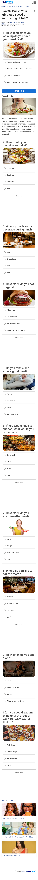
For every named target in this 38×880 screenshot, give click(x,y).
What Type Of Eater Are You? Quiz (13, 818)
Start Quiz (19, 91)
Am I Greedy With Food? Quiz (11, 856)
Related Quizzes (8, 800)
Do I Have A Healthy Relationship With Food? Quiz (18, 837)
